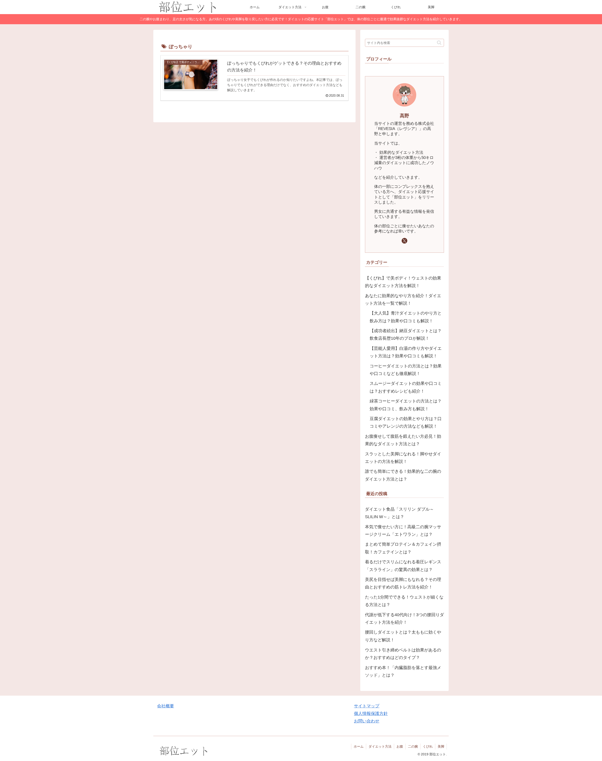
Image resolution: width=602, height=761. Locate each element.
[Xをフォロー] (404, 241)
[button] (439, 42)
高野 (404, 115)
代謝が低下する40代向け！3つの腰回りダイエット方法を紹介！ (404, 618)
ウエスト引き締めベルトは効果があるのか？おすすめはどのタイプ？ (403, 654)
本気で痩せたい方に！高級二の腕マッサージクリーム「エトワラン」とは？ (403, 530)
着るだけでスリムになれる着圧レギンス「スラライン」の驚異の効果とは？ (403, 566)
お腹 (399, 746)
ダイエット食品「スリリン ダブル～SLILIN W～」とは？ (399, 513)
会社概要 (165, 706)
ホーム (359, 746)
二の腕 (413, 746)
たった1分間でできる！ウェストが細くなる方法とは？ (404, 601)
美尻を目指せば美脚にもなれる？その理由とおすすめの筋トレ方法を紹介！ (403, 583)
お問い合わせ (366, 721)
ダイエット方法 (380, 746)
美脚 (441, 746)
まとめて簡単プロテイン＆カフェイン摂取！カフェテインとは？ (403, 548)
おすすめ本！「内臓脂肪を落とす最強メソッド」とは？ (403, 671)
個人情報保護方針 (371, 713)
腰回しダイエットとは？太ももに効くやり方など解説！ (403, 636)
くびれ (428, 746)
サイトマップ (366, 706)
